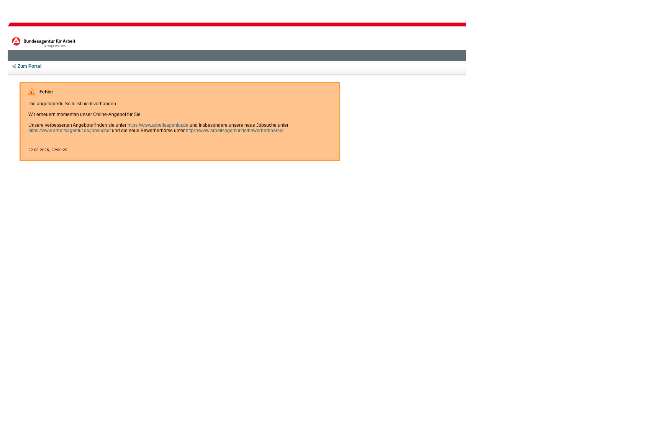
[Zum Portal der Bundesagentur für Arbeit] (44, 41)
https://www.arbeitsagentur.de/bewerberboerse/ (234, 130)
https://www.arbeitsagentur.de (158, 125)
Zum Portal (29, 66)
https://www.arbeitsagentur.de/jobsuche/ (69, 130)
